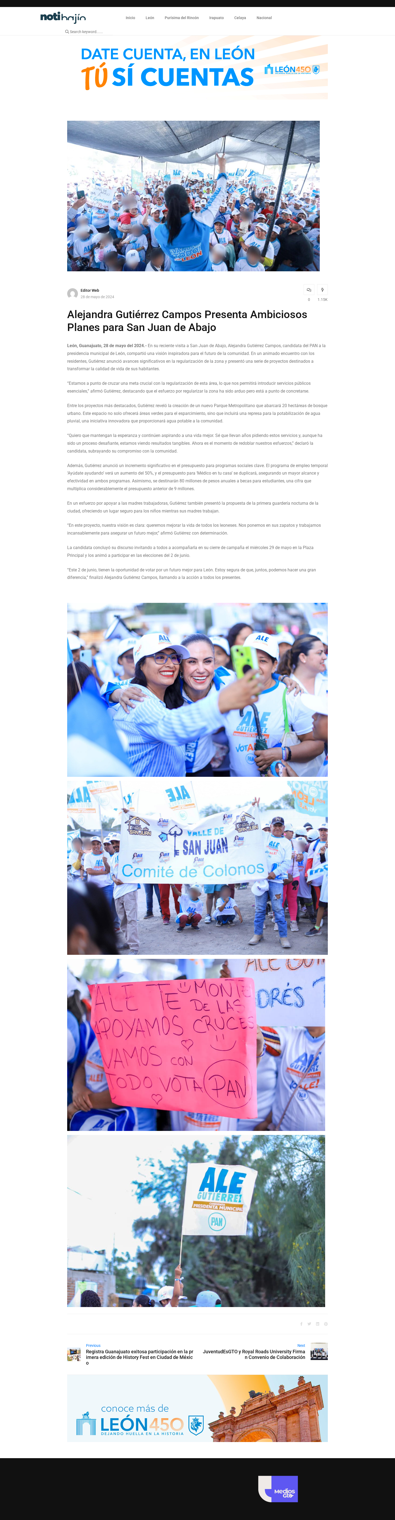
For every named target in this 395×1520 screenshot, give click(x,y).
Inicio (130, 18)
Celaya (240, 18)
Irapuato (216, 18)
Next (301, 1345)
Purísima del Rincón (182, 18)
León (150, 18)
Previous (93, 1345)
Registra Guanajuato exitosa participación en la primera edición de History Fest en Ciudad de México (139, 1357)
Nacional (264, 18)
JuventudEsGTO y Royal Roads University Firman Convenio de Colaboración (254, 1354)
